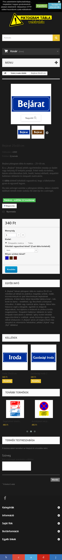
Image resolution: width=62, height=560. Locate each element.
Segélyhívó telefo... (12, 421)
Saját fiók (7, 523)
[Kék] (7, 258)
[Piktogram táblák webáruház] (31, 20)
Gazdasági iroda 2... (40, 373)
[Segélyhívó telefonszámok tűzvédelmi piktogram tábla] (15, 409)
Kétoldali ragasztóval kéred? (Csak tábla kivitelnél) (28, 246)
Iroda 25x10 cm (9, 373)
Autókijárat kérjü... (40, 421)
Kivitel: (8, 239)
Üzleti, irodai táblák (18, 73)
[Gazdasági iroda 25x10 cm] (43, 357)
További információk (55, 6)
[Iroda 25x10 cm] (15, 357)
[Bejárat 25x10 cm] (23, 132)
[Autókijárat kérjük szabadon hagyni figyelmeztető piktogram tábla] (44, 409)
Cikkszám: (6, 152)
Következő (47, 132)
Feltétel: (5, 156)
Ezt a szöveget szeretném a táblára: (18, 459)
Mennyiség (10, 231)
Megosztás (10, 206)
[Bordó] (15, 258)
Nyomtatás (11, 212)
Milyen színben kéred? (15, 254)
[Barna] (11, 258)
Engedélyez (41, 6)
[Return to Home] (5, 73)
